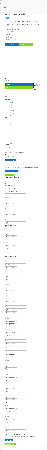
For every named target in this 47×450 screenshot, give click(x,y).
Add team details (12, 171)
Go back (9, 440)
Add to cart (10, 175)
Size (6, 117)
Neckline (7, 144)
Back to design (10, 160)
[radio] (15, 102)
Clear (10, 147)
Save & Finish (11, 444)
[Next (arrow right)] (1, 449)
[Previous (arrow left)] (0, 449)
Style (6, 136)
